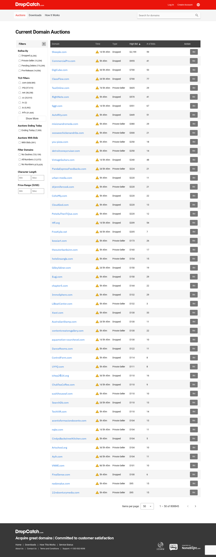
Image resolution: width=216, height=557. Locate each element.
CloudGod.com (60, 204)
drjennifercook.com (63, 186)
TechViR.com (59, 411)
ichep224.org (60, 375)
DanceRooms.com (62, 348)
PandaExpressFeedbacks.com (69, 168)
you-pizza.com (60, 141)
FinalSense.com (61, 474)
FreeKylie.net (59, 231)
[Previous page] (188, 506)
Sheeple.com (59, 51)
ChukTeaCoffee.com (63, 384)
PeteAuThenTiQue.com (65, 213)
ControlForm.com (62, 357)
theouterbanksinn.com (65, 249)
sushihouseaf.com (62, 393)
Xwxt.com (57, 312)
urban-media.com (62, 177)
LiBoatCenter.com (62, 303)
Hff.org (56, 222)
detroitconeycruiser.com (66, 150)
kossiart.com (59, 240)
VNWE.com (58, 465)
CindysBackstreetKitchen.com (69, 438)
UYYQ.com (58, 366)
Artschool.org (59, 447)
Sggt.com (57, 105)
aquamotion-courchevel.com (68, 339)
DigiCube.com (60, 69)
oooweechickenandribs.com (68, 132)
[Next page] (195, 506)
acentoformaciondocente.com (69, 420)
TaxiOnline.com (60, 87)
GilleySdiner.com (61, 267)
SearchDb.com (60, 402)
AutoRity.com (59, 114)
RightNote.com (60, 96)
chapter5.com (60, 285)
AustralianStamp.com (64, 321)
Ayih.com (57, 456)
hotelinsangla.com (62, 258)
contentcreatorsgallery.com (67, 330)
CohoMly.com (59, 195)
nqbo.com (57, 429)
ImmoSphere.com (62, 294)
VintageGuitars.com (63, 159)
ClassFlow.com (60, 78)
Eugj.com (57, 276)
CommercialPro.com (63, 60)
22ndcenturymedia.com (65, 492)
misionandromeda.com (65, 123)
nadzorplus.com (61, 483)
